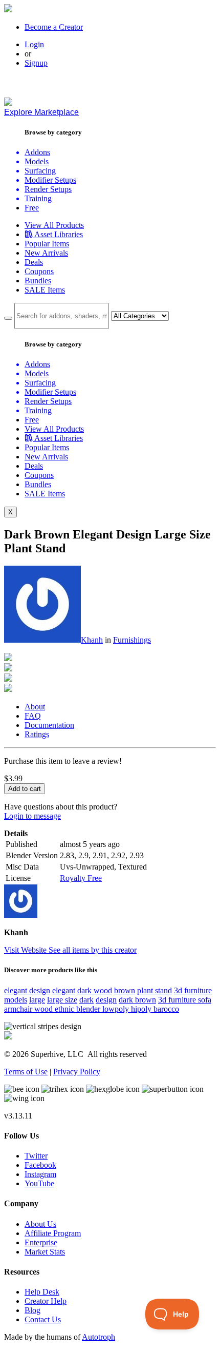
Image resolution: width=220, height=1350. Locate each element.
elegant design (27, 990)
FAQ (33, 715)
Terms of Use (26, 1071)
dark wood (94, 990)
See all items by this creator (93, 950)
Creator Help (46, 1301)
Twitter (36, 1155)
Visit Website (26, 950)
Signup (36, 63)
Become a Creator (54, 27)
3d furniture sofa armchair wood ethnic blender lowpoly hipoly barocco (107, 1004)
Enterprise (41, 1242)
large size (62, 999)
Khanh (92, 639)
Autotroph (98, 1337)
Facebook (40, 1165)
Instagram (40, 1174)
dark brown (137, 999)
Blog (32, 1310)
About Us (40, 1224)
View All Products (54, 225)
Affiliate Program (53, 1233)
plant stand (154, 990)
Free (32, 207)
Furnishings (132, 639)
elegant (63, 990)
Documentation (49, 725)
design (106, 999)
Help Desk (42, 1291)
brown (124, 990)
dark (86, 999)
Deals (34, 262)
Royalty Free (81, 878)
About (35, 706)
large (37, 999)
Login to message (32, 816)
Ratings (37, 734)
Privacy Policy (76, 1071)
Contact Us (43, 1319)
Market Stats (45, 1251)
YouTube (39, 1183)
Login (34, 44)
